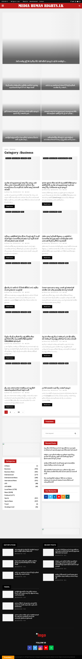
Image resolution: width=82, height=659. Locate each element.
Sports (6, 498)
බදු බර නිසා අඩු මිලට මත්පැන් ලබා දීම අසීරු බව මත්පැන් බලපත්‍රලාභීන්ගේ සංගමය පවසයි (59, 338)
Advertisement (34, 1)
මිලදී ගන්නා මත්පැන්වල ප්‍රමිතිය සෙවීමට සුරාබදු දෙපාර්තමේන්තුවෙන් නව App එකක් (22, 86)
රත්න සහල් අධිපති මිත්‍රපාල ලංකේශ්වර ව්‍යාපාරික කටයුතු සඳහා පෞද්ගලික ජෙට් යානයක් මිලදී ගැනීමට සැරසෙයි (57, 238)
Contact (41, 1)
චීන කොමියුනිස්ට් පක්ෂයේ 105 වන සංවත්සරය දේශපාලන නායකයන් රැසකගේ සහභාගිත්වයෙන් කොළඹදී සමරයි (58, 480)
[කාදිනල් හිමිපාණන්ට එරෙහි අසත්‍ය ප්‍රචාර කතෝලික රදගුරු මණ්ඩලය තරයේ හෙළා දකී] (48, 577)
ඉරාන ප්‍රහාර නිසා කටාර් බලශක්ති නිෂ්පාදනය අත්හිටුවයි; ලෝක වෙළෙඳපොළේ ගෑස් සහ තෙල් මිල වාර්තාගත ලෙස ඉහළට (59, 185)
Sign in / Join (16, 1)
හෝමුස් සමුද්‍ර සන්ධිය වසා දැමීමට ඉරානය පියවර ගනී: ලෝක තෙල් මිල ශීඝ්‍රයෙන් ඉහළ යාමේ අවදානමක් (26, 593)
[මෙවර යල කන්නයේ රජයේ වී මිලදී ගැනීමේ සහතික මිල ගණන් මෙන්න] (60, 77)
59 (19, 412)
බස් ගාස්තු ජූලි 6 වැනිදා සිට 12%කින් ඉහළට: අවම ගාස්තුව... (41, 61)
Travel (6, 504)
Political (7, 495)
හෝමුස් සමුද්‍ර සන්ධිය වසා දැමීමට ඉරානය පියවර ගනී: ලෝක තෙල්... (21, 138)
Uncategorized (9, 507)
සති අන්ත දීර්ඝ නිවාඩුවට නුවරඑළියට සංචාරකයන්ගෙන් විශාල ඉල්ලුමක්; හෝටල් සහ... (60, 138)
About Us (25, 1)
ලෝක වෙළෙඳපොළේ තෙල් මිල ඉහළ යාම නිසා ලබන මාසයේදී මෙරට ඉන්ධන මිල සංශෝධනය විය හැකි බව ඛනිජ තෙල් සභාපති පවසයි (21, 186)
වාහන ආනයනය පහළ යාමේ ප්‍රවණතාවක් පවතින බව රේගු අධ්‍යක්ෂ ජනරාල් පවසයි (58, 288)
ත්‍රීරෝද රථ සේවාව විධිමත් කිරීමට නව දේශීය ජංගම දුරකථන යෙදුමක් (21, 288)
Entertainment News (11, 477)
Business (8, 158)
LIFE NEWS (7, 486)
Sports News (8, 501)
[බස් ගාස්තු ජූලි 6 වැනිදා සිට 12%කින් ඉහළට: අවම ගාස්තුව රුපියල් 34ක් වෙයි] (41, 38)
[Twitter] (35, 648)
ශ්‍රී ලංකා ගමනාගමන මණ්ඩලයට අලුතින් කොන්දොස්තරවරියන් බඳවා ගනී (19, 389)
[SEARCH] (75, 433)
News (29, 158)
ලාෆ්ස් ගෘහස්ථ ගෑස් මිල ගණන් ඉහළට (56, 388)
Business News (16, 158)
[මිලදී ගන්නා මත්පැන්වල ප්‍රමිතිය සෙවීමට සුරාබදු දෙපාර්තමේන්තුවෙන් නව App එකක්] (21, 77)
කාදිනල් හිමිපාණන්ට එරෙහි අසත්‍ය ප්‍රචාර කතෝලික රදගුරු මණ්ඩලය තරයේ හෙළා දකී (66, 576)
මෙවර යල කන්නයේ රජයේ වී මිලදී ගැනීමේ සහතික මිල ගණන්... (60, 86)
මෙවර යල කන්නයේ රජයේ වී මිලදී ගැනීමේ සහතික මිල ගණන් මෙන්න (27, 573)
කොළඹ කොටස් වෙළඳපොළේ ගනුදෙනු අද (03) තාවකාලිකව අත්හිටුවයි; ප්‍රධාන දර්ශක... (60, 112)
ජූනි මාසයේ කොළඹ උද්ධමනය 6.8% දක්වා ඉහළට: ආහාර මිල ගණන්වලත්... (21, 112)
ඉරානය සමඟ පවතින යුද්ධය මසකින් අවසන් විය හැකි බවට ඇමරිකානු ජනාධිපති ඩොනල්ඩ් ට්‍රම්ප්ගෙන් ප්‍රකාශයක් (27, 616)
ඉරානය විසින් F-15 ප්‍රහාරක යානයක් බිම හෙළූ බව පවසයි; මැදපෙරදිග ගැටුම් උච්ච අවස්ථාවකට (26, 604)
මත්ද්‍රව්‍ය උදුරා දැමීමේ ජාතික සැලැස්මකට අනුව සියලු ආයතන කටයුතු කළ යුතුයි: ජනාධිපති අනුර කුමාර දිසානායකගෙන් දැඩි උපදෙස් (59, 456)
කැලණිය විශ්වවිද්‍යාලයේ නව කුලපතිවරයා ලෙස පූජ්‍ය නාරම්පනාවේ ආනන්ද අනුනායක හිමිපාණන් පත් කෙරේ (67, 551)
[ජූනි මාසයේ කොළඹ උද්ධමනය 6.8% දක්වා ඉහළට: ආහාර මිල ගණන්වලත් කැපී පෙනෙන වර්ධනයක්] (21, 103)
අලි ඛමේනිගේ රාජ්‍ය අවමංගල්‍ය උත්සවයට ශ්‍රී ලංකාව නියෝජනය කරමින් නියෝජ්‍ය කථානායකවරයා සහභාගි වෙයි (60, 471)
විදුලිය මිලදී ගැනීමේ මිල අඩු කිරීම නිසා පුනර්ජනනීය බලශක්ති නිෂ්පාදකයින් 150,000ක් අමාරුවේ (19, 339)
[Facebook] (30, 648)
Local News (23, 158)
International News (62, 158)
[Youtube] (46, 648)
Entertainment (9, 475)
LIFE (5, 483)
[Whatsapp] (51, 648)
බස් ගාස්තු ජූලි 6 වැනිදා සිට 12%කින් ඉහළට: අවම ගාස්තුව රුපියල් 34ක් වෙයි (27, 550)
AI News (7, 466)
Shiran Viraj (9, 192)
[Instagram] (40, 648)
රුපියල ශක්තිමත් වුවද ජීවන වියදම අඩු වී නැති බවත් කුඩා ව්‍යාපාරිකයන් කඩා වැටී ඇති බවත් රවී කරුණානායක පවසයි (22, 238)
